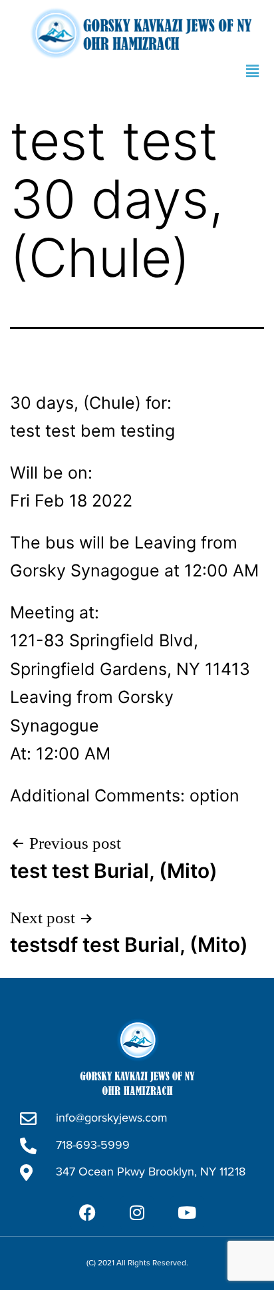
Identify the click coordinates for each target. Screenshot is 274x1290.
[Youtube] (187, 1212)
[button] (252, 71)
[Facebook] (87, 1212)
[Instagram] (137, 1212)
